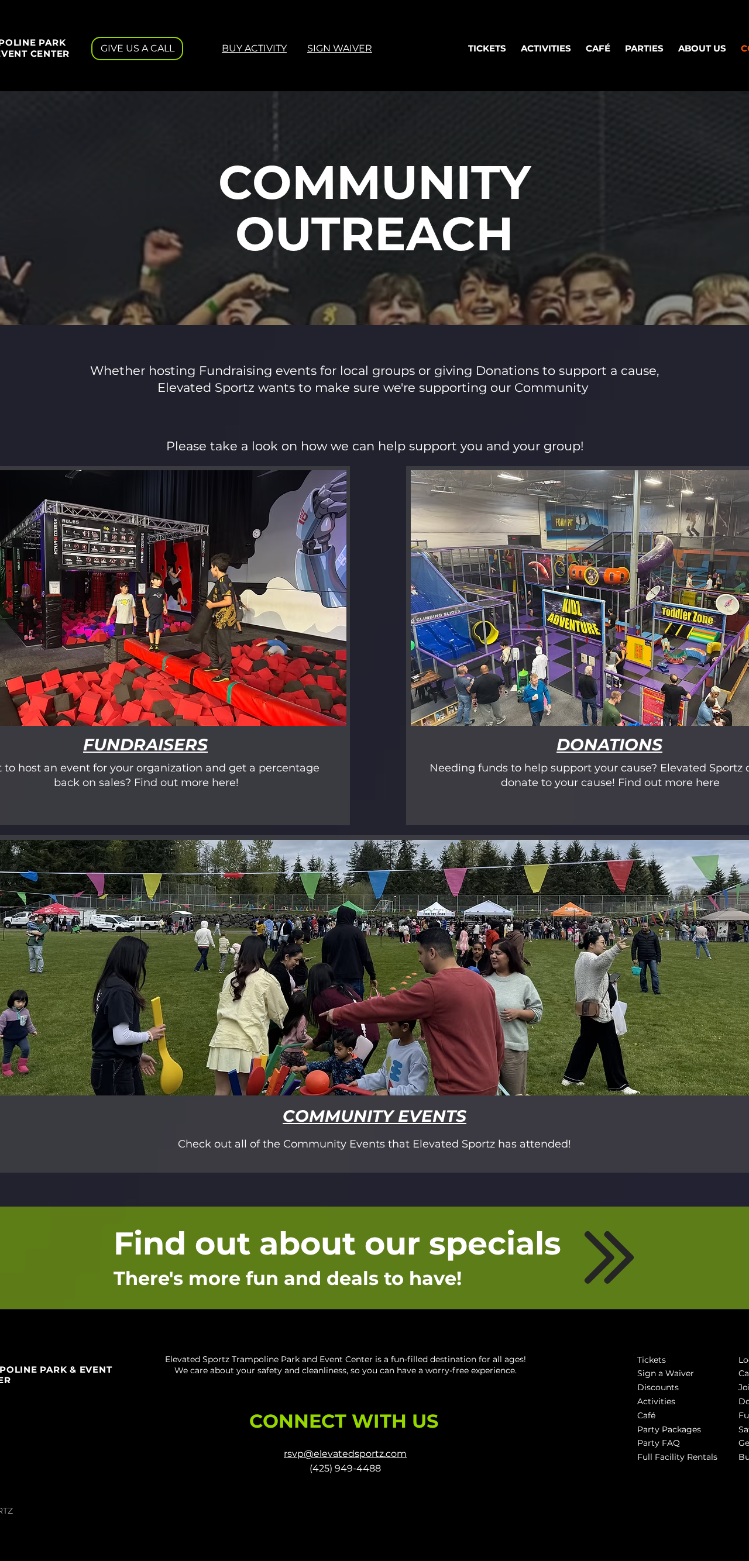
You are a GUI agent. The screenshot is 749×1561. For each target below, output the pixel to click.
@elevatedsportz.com (355, 1453)
